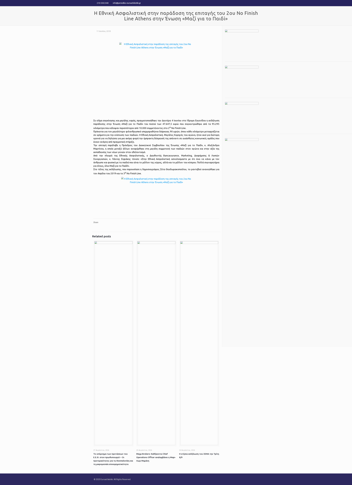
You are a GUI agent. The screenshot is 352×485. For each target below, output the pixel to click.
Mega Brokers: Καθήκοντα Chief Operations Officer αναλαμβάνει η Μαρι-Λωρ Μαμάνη (156, 457)
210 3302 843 (103, 3)
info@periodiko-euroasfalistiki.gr (127, 3)
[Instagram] (256, 3)
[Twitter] (253, 3)
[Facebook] (249, 3)
